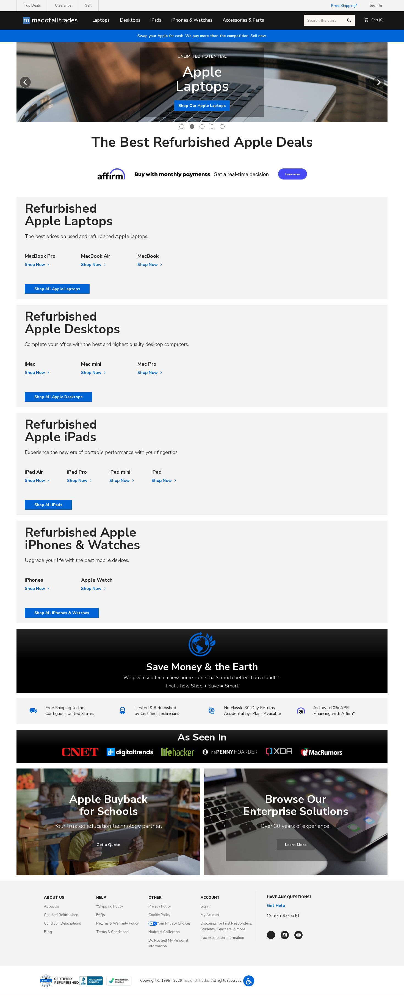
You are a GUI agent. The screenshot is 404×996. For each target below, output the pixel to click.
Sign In (206, 906)
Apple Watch (96, 580)
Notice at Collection (164, 932)
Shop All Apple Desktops (58, 396)
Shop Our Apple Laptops (202, 105)
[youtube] (298, 935)
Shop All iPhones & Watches (61, 612)
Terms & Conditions (112, 932)
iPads (156, 20)
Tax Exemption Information (222, 937)
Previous (25, 82)
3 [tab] (202, 126)
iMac (30, 364)
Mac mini (91, 364)
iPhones (34, 580)
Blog (48, 932)
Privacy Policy (159, 906)
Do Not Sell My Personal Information (168, 943)
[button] (248, 980)
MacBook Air (95, 256)
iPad (156, 472)
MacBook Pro (40, 256)
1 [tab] (181, 126)
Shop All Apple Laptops (57, 289)
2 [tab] (192, 126)
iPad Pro (77, 472)
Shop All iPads (48, 504)
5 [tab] (222, 126)
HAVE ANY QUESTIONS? (289, 897)
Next (379, 82)
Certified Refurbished (61, 914)
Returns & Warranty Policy (117, 923)
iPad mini (119, 472)
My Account (210, 914)
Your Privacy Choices (174, 923)
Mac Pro (146, 364)
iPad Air (34, 472)
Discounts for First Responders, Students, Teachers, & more (226, 926)
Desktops (130, 20)
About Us (51, 906)
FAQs (100, 914)
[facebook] (271, 935)
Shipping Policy (109, 906)
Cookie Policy (159, 914)
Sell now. (202, 35)
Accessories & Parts (243, 20)
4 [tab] (212, 126)
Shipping (343, 5)
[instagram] (285, 935)
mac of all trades (196, 980)
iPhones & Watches (191, 20)
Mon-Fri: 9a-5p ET (283, 915)
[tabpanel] (202, 82)
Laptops (101, 20)
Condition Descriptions (62, 923)
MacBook (148, 256)
